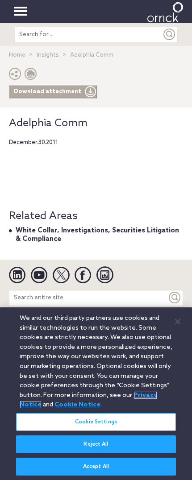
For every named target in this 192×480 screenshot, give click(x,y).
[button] (15, 76)
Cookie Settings (96, 422)
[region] (96, 393)
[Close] (178, 321)
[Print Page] (31, 76)
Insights (48, 55)
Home (17, 55)
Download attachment (47, 91)
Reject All (95, 444)
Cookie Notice (77, 405)
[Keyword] (175, 298)
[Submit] (170, 34)
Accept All (96, 466)
